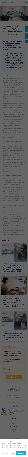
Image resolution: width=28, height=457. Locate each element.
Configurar (5, 453)
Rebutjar (12, 453)
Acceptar (21, 453)
